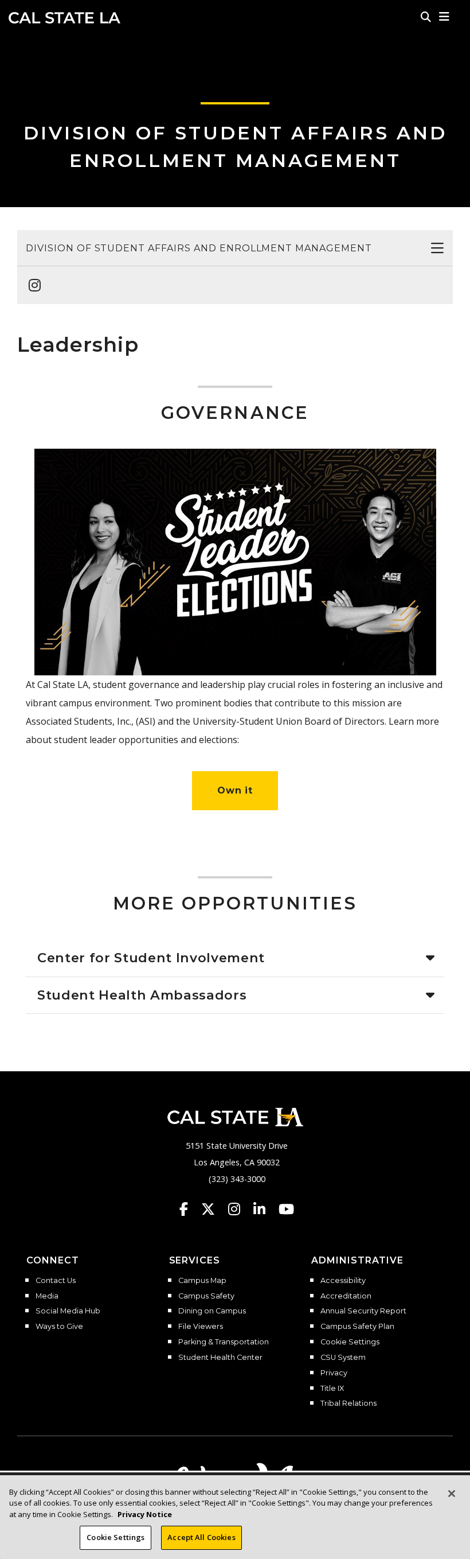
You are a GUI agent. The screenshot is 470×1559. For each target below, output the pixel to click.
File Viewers (200, 1327)
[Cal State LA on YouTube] (286, 1209)
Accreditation (345, 1296)
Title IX (332, 1389)
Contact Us (56, 1281)
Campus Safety (206, 1296)
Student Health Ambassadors (141, 995)
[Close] (451, 1493)
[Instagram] (31, 279)
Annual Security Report (363, 1311)
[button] (444, 17)
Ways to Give (59, 1327)
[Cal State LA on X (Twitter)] (213, 1209)
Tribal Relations (348, 1403)
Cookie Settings (349, 1342)
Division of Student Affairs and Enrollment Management (199, 248)
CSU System (343, 1358)
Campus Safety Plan (357, 1327)
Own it (235, 790)
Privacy (333, 1373)
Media (47, 1296)
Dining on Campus (212, 1311)
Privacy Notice (144, 1514)
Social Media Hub (68, 1311)
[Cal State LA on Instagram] (239, 1209)
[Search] (426, 17)
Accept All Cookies (201, 1537)
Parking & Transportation (223, 1342)
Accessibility (343, 1281)
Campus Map (202, 1281)
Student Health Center (220, 1358)
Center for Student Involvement (151, 958)
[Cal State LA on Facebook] (189, 1209)
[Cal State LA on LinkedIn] (264, 1209)
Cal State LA (64, 18)
